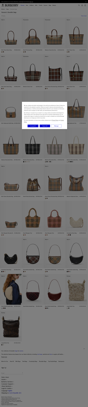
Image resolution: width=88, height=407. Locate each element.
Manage (56, 126)
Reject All (44, 126)
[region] (44, 115)
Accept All (33, 126)
